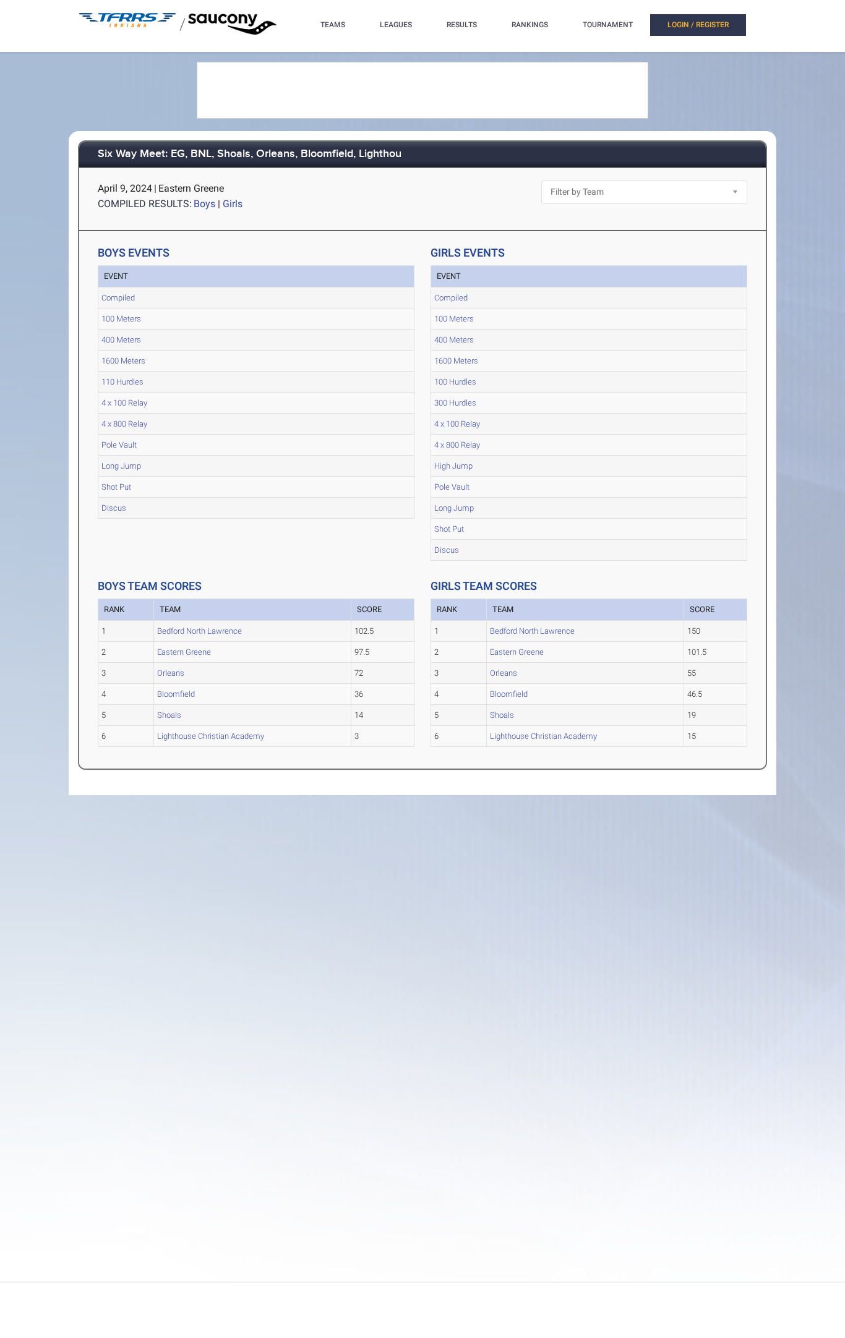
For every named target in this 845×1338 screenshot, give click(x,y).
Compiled (118, 297)
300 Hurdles (455, 402)
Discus (113, 508)
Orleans (170, 673)
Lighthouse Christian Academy (210, 736)
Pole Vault (119, 445)
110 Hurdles (122, 381)
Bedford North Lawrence (199, 631)
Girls (232, 204)
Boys (204, 204)
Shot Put (116, 487)
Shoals (169, 715)
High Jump (453, 466)
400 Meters (121, 339)
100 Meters (121, 318)
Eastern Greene (184, 652)
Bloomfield (176, 694)
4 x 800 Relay (124, 423)
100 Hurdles (455, 381)
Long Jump (121, 466)
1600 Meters (123, 360)
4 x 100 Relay (124, 402)
